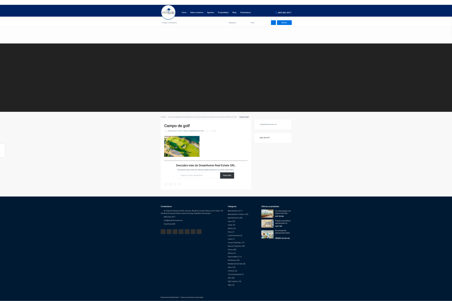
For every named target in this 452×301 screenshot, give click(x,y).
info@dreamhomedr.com (173, 220)
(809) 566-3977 (265, 138)
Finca (230, 232)
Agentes (210, 12)
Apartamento (233, 211)
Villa (229, 278)
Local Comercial (234, 235)
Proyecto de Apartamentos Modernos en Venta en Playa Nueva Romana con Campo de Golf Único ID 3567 (202, 117)
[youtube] (193, 231)
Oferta (230, 250)
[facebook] (163, 231)
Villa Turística (233, 281)
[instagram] (199, 231)
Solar (230, 267)
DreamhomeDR (169, 224)
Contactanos (245, 12)
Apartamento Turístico (236, 214)
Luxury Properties (234, 243)
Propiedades (223, 12)
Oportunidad (232, 257)
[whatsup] (169, 231)
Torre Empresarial (234, 274)
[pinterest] (187, 231)
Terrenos (231, 271)
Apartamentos (233, 218)
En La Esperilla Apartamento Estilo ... (282, 233)
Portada (163, 117)
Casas (230, 225)
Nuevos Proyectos (234, 246)
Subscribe (227, 175)
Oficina (230, 253)
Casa (230, 221)
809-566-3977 (284, 12)
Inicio (184, 12)
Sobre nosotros (196, 12)
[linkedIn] (181, 231)
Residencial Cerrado (235, 264)
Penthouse (232, 260)
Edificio (230, 228)
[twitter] (175, 231)
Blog (234, 12)
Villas (230, 285)
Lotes (230, 239)
